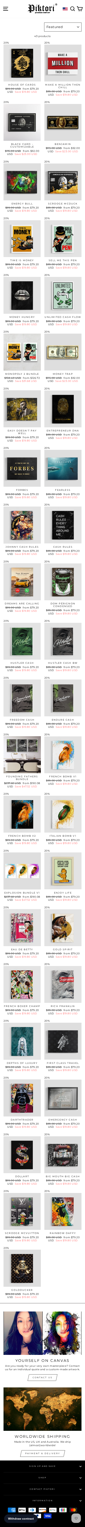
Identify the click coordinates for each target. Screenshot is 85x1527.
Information (42, 1500)
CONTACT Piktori (42, 1489)
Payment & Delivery (42, 1453)
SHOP (42, 1477)
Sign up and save (42, 1466)
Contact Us (42, 1377)
